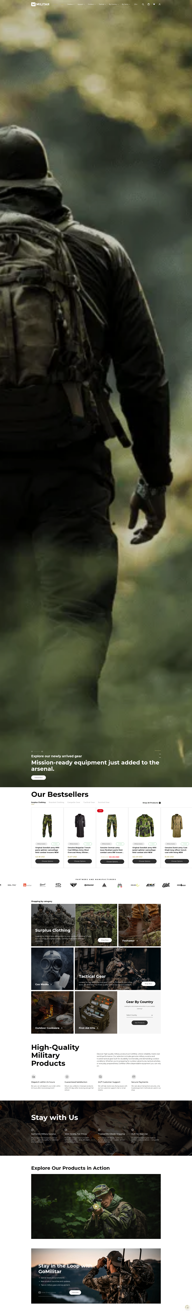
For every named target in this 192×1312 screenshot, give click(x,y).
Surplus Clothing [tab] (38, 802)
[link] (41, 843)
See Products (139, 1023)
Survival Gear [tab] (104, 802)
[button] (160, 757)
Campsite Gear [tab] (73, 802)
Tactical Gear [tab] (89, 802)
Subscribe (75, 1292)
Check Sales (38, 778)
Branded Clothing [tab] (56, 802)
